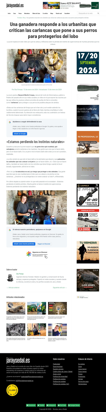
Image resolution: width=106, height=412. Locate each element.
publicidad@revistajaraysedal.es (32, 376)
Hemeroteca (82, 384)
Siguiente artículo (60, 287)
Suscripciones (57, 366)
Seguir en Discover (44, 244)
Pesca (80, 374)
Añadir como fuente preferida (24, 244)
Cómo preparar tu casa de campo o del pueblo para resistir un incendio (56, 317)
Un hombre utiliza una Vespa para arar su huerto (36, 338)
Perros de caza (83, 381)
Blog (24, 17)
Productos (81, 376)
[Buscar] (98, 13)
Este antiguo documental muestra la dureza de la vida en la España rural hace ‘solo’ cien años (15, 339)
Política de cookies (59, 381)
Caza (80, 366)
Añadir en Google (20, 134)
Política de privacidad (60, 376)
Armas (80, 379)
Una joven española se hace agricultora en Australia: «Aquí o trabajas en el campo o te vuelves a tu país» (57, 339)
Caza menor (82, 371)
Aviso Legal (57, 374)
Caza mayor (82, 369)
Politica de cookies (59, 379)
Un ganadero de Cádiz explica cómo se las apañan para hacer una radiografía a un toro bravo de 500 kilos (15, 318)
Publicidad (56, 364)
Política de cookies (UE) (61, 384)
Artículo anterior (13, 287)
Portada (19, 17)
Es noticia (81, 364)
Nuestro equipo (58, 369)
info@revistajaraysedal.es (24, 381)
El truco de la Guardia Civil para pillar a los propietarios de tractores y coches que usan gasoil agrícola (36, 318)
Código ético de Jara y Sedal (62, 371)
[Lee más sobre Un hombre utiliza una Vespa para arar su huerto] (36, 330)
